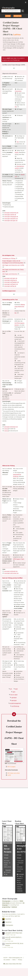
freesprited (8, 870)
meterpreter (20, 890)
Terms (14, 959)
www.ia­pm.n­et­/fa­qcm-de (11, 284)
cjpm (14, 691)
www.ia (6, 428)
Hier (18, 142)
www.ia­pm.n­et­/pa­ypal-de (11, 216)
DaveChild (8, 919)
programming (6, 907)
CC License (7, 959)
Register (17, 16)
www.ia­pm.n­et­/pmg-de (10, 280)
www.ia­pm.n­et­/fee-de (10, 214)
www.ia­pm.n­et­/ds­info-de (11, 218)
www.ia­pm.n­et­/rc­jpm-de (10, 220)
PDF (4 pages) (11, 766)
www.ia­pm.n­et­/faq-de (10, 286)
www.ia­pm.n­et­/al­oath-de (10, 571)
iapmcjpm (14, 700)
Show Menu (25, 2)
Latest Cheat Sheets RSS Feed (13, 963)
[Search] (22, 10)
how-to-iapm (14, 694)
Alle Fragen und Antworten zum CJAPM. (13, 265)
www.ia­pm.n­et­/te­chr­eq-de (11, 212)
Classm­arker (18, 91)
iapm (16, 689)
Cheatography (6, 901)
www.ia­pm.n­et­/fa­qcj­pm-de (11, 282)
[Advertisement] (11, 2)
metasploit (19, 888)
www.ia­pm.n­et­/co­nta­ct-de (11, 573)
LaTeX (9, 775)
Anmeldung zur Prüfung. (8, 258)
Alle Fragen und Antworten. (9, 274)
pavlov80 (7, 937)
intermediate (20, 884)
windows (19, 886)
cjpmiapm (14, 697)
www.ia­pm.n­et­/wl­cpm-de (11, 426)
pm (11, 689)
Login (8, 16)
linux (19, 882)
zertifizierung (15, 706)
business (14, 907)
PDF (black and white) (14, 773)
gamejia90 (8, 933)
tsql (6, 874)
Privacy (20, 959)
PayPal (16, 152)
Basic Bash (19, 933)
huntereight (21, 874)
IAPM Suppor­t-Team (18, 559)
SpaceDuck (8, 922)
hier (16, 106)
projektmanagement (15, 703)
